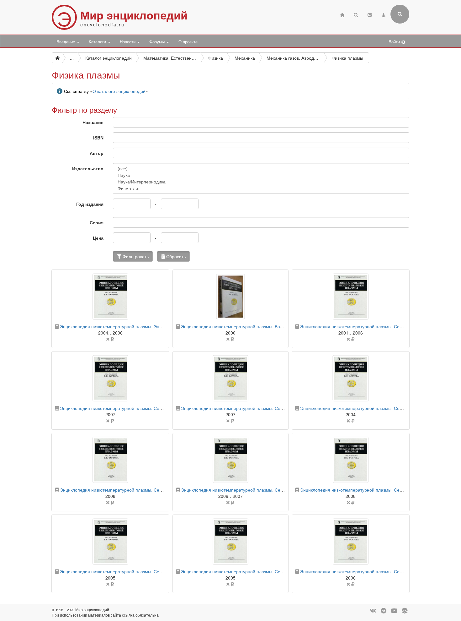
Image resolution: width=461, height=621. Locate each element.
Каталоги (98, 42)
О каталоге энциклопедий (119, 91)
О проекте (188, 42)
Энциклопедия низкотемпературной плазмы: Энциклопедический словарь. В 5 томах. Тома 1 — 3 (161, 326)
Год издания (89, 204)
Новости (128, 42)
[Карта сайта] (383, 14)
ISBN (98, 137)
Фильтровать (135, 256)
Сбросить (175, 256)
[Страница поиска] (356, 14)
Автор (96, 153)
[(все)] (261, 168)
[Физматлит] (261, 188)
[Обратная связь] (370, 14)
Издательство (87, 168)
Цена (98, 238)
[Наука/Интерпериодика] (261, 181)
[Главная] (342, 14)
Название (92, 122)
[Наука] (261, 175)
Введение (66, 42)
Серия (96, 222)
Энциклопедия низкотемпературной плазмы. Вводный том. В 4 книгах (253, 326)
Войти (395, 42)
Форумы (157, 42)
